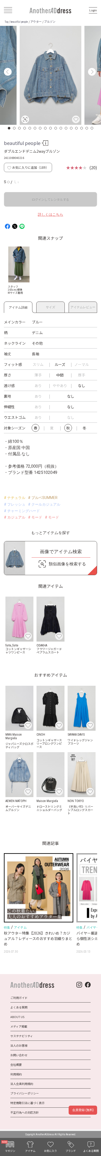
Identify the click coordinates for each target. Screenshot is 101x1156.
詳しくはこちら (50, 214)
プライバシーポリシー (24, 1093)
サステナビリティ (21, 1036)
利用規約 (16, 1074)
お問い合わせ (18, 1055)
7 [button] (40, 128)
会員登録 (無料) (83, 1110)
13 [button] (71, 128)
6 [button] (35, 128)
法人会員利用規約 (21, 1083)
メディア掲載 (18, 1026)
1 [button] (9, 128)
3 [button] (19, 128)
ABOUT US (17, 1017)
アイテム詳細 (18, 306)
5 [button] (30, 128)
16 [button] (87, 128)
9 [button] (50, 128)
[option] (50, 75)
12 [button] (66, 128)
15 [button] (81, 128)
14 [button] (76, 128)
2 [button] (14, 128)
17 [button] (92, 128)
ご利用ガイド (18, 997)
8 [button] (45, 128)
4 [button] (24, 128)
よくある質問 (18, 1007)
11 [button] (61, 128)
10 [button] (55, 128)
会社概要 (16, 1064)
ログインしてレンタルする (50, 199)
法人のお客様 (18, 1045)
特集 (7, 927)
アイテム (20, 927)
